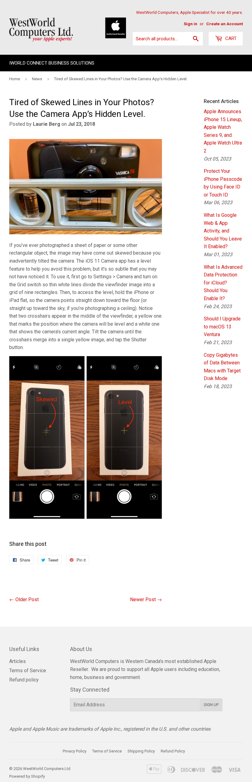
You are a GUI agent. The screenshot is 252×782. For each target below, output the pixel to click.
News (37, 79)
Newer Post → (146, 599)
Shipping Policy (141, 751)
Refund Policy (173, 751)
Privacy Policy (74, 751)
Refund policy (24, 680)
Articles (17, 661)
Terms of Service (27, 670)
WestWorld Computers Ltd (46, 768)
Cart (230, 38)
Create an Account (224, 23)
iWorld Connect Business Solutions (51, 63)
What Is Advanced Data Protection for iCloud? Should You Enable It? (223, 282)
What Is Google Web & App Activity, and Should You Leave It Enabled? (223, 230)
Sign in (190, 23)
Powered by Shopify (27, 776)
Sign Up (211, 704)
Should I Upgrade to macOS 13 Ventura (222, 326)
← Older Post (24, 599)
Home (14, 79)
